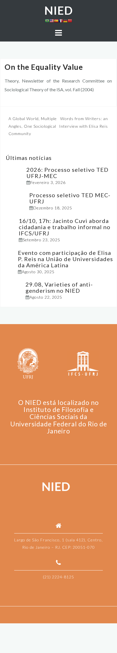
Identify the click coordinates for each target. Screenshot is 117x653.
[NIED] (56, 487)
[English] (51, 20)
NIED (58, 10)
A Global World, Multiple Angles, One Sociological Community (33, 126)
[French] (60, 20)
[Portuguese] (47, 20)
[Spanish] (56, 20)
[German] (65, 20)
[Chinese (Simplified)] (70, 20)
